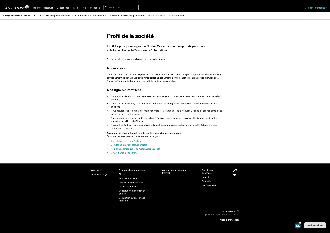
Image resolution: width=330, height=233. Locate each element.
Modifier (308, 7)
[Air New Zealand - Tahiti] (16, 7)
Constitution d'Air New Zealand (126, 141)
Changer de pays (99, 174)
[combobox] (121, 7)
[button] (310, 225)
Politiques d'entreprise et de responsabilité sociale (135, 148)
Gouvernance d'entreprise (123, 152)
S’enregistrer (321, 7)
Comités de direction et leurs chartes (129, 144)
